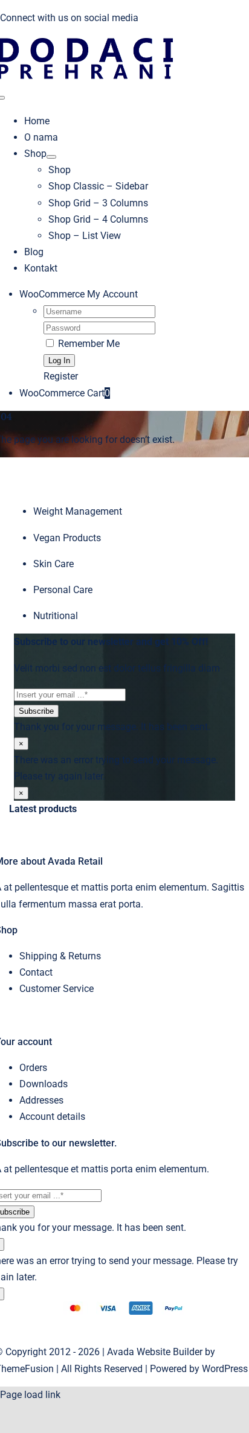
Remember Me (88, 343)
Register (61, 376)
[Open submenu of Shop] (51, 157)
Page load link (30, 1394)
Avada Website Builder (154, 1352)
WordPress (225, 1368)
